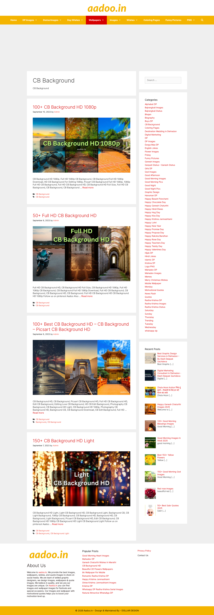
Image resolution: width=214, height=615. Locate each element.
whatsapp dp (151, 330)
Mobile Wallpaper (153, 283)
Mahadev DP (151, 270)
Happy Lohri (150, 222)
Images (114, 20)
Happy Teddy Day (153, 246)
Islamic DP (150, 259)
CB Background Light (60, 533)
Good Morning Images (155, 178)
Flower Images (152, 151)
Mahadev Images (153, 273)
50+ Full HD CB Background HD (65, 215)
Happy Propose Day (154, 232)
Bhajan (148, 114)
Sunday (148, 314)
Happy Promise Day (154, 229)
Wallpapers (95, 20)
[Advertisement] (107, 46)
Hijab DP (149, 253)
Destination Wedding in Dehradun (161, 131)
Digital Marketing (153, 134)
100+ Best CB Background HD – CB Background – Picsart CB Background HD (81, 326)
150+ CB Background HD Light (63, 440)
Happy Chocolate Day (155, 202)
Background (41, 422)
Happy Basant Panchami (156, 199)
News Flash (150, 293)
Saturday (149, 310)
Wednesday (150, 327)
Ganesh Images (152, 161)
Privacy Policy (144, 550)
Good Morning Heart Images (95, 555)
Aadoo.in (53, 585)
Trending (149, 320)
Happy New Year (153, 226)
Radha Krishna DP (153, 300)
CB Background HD (91, 565)
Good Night (150, 185)
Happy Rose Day (153, 239)
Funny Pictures (173, 20)
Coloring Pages (152, 20)
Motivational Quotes (154, 290)
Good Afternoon (152, 175)
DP (146, 138)
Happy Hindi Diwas (154, 209)
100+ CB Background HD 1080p (64, 107)
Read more (88, 187)
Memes (148, 276)
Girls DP (148, 168)
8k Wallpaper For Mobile (93, 572)
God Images (150, 172)
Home (13, 20)
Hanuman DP (151, 195)
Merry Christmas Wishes (156, 280)
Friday (148, 155)
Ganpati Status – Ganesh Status (160, 165)
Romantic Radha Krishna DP (95, 576)
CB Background (42, 194)
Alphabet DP (151, 104)
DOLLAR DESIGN (130, 610)
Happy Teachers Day (155, 243)
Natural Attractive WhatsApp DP (97, 593)
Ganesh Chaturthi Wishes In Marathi (99, 562)
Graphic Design (152, 192)
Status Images (50, 20)
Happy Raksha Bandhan (156, 236)
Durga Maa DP (152, 144)
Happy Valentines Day (155, 249)
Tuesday (149, 324)
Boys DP (149, 121)
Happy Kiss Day (152, 215)
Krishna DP (150, 263)
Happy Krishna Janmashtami (158, 219)
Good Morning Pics (154, 182)
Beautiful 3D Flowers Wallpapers (97, 569)
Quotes (148, 297)
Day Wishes (73, 20)
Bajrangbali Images (154, 107)
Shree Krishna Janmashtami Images (99, 582)
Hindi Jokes (150, 256)
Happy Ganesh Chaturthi (156, 205)
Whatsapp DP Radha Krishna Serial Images (102, 589)
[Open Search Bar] (202, 20)
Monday (149, 286)
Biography (150, 117)
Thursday (149, 317)
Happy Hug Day (152, 212)
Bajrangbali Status (153, 111)
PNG (189, 20)
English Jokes (151, 148)
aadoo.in (43, 572)
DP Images (28, 20)
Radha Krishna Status (155, 307)
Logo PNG (150, 266)
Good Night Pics (152, 188)
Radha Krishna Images (155, 303)
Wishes (131, 20)
